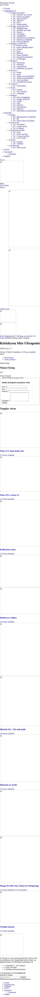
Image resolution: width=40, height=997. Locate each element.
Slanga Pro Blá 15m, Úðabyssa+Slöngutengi (19, 886)
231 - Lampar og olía (20, 126)
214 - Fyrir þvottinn (19, 138)
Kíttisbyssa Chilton (8, 618)
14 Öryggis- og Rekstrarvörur (18, 26)
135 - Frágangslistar (19, 107)
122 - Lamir (17, 74)
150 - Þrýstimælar (19, 63)
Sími (4, 389)
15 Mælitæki (13, 61)
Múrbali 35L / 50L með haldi (12, 729)
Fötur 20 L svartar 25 (9, 495)
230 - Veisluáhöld (19, 124)
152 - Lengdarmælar (20, 67)
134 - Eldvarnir (18, 105)
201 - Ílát (16, 119)
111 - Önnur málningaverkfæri (23, 47)
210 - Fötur (16, 132)
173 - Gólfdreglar (19, 93)
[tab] (8, 358)
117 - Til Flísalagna (19, 59)
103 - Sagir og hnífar (20, 19)
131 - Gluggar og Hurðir (21, 99)
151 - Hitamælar (18, 65)
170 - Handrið (17, 90)
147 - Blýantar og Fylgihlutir (22, 40)
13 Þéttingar (13, 95)
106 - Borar (17, 22)
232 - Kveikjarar (18, 128)
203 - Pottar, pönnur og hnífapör (23, 121)
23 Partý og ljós (14, 123)
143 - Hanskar (17, 32)
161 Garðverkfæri (21, 890)
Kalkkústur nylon (8, 549)
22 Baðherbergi (14, 146)
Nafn (4, 387)
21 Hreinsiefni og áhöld (16, 130)
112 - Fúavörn (17, 49)
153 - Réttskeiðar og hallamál (23, 68)
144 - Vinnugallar (19, 34)
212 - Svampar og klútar (21, 136)
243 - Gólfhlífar (18, 144)
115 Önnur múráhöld (28, 352)
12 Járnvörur (13, 70)
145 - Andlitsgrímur (19, 36)
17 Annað (12, 88)
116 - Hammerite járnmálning (23, 57)
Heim (2, 336)
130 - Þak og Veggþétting (21, 97)
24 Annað (12, 140)
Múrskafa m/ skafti (8, 785)
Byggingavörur (9, 336)
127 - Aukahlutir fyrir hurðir (22, 82)
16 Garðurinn (13, 84)
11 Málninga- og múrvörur (17, 43)
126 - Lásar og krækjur (20, 80)
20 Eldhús (12, 115)
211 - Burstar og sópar (20, 134)
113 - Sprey (17, 51)
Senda (5, 402)
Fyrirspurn (6, 400)
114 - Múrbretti (18, 53)
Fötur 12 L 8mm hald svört (12, 451)
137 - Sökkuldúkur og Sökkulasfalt (24, 111)
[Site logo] (4, 5)
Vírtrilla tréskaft (7, 927)
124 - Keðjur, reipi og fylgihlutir (23, 76)
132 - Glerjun (17, 101)
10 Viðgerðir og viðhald (17, 13)
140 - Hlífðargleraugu (20, 28)
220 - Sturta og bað (19, 147)
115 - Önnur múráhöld (20, 55)
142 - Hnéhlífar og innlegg (22, 30)
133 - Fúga (16, 103)
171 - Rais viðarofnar (20, 91)
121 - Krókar (17, 72)
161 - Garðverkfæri (19, 86)
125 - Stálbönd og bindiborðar (23, 78)
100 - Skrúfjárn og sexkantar (22, 15)
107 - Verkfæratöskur (20, 24)
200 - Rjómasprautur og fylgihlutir (24, 117)
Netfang (5, 391)
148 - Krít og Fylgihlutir (21, 42)
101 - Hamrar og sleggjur (21, 17)
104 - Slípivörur (18, 20)
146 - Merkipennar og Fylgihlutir (24, 38)
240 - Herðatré (18, 142)
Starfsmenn (12, 154)
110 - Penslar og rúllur (20, 45)
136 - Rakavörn (18, 109)
